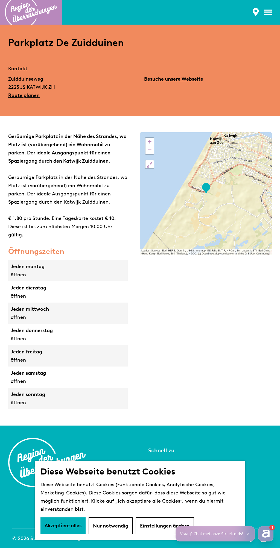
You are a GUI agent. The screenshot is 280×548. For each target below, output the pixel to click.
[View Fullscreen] (149, 164)
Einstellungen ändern (164, 526)
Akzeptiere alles (63, 526)
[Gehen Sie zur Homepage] (31, 12)
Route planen (24, 95)
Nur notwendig (110, 526)
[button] (206, 188)
